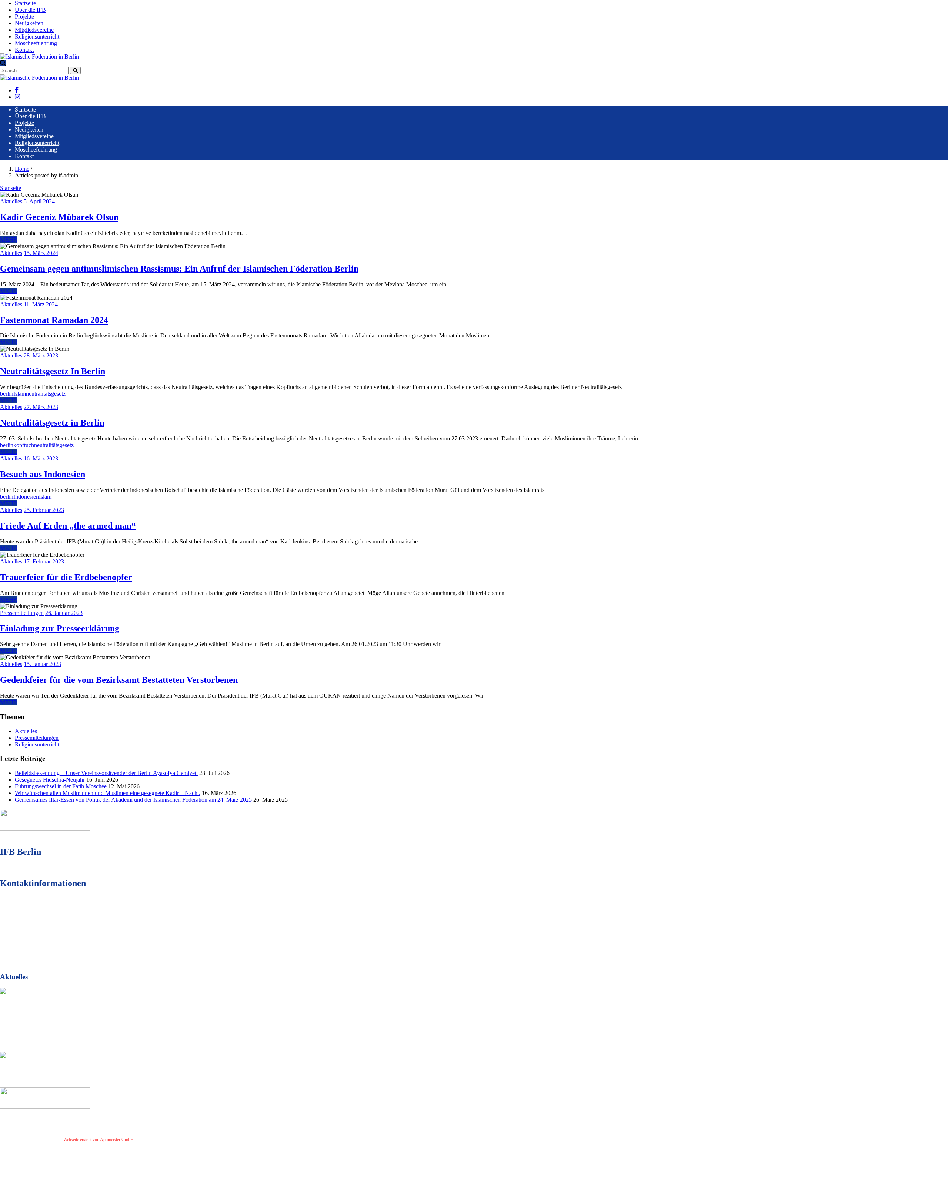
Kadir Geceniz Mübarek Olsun (59, 217)
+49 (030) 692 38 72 (44, 924)
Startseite (25, 3)
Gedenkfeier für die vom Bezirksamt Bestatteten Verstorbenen (119, 680)
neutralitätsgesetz (46, 393)
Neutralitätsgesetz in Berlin (52, 423)
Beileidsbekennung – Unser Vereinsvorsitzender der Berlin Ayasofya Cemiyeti (106, 773)
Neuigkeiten (29, 23)
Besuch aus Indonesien (42, 474)
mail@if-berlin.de (42, 937)
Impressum (146, 1139)
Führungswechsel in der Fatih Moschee (61, 786)
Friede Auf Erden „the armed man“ (68, 526)
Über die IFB (30, 10)
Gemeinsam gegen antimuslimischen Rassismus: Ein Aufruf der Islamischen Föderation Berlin (179, 268)
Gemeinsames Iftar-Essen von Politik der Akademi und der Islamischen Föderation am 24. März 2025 (133, 799)
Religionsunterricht (37, 36)
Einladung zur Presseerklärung (59, 628)
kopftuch (23, 445)
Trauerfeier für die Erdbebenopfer (66, 577)
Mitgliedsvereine (34, 30)
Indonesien (26, 496)
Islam (19, 393)
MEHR (8, 239)
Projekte (24, 16)
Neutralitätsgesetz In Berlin (52, 371)
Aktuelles (11, 201)
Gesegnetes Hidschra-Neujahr (50, 779)
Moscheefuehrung (36, 43)
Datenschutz (170, 1139)
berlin (6, 393)
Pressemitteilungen (22, 613)
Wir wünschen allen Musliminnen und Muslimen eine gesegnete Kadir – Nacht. (107, 793)
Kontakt (24, 50)
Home (22, 169)
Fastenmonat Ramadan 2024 (54, 320)
